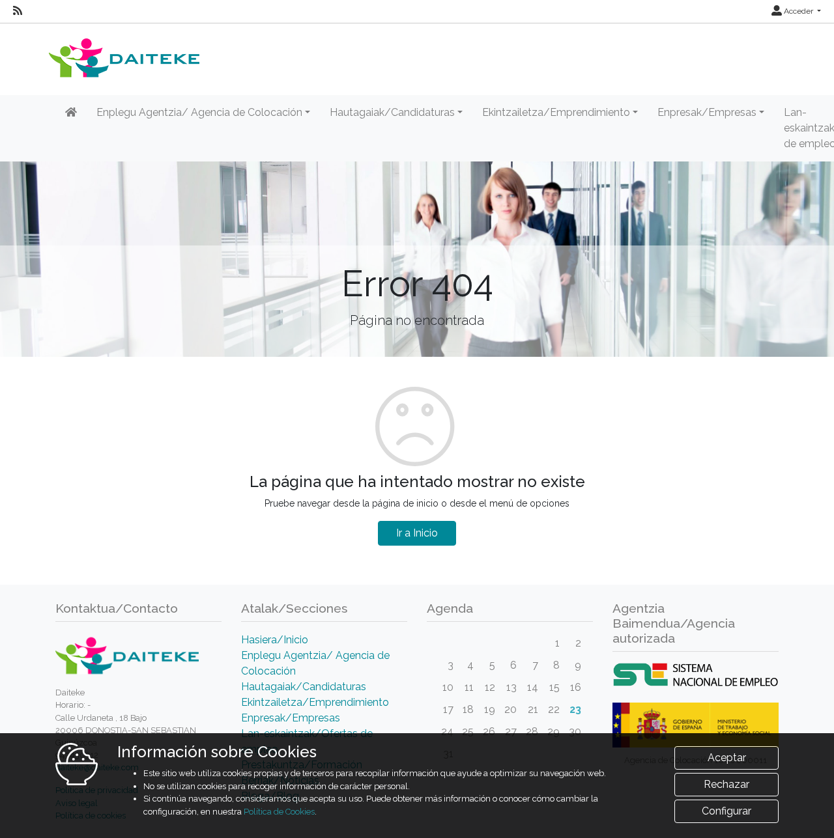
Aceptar (727, 757)
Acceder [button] (798, 11)
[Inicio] (71, 112)
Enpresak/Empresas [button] (706, 112)
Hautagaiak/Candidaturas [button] (392, 112)
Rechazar (726, 784)
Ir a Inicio (417, 533)
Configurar (726, 811)
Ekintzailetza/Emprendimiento (315, 702)
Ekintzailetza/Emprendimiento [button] (556, 112)
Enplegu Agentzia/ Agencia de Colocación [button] (199, 112)
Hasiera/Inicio (274, 640)
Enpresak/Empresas (290, 718)
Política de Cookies (279, 812)
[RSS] (17, 11)
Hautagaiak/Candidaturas (303, 686)
